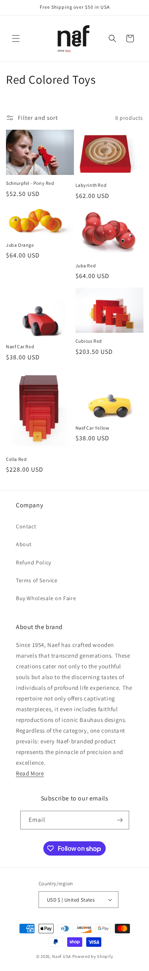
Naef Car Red (20, 346)
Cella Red (16, 459)
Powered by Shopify (92, 956)
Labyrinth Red (91, 185)
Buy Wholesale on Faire (46, 598)
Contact (26, 526)
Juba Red (85, 266)
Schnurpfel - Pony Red (30, 183)
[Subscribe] (120, 820)
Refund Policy (33, 562)
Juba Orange (20, 245)
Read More (30, 773)
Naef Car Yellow (92, 428)
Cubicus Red (89, 341)
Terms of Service (37, 580)
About (24, 544)
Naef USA (61, 956)
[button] (16, 38)
